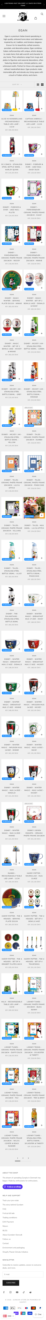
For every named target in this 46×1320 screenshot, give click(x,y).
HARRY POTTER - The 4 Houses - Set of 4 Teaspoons (34, 961)
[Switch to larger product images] (38, 84)
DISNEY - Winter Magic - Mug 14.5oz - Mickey (34, 790)
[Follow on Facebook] (4, 1292)
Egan (12, 115)
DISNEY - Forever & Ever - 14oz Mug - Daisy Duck (34, 167)
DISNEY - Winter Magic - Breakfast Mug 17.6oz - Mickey (34, 662)
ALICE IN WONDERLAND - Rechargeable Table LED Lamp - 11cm (11, 123)
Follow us (7, 1239)
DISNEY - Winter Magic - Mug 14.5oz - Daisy (34, 747)
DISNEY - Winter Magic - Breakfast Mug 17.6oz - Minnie (12, 704)
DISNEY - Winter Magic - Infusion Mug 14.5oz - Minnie (12, 747)
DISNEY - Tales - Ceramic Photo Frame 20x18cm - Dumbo (34, 437)
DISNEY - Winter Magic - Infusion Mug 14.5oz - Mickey (34, 704)
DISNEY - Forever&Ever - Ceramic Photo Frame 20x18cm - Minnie (34, 257)
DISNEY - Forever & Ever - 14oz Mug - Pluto (12, 210)
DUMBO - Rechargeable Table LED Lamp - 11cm (12, 876)
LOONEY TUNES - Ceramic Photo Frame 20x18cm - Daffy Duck (11, 1050)
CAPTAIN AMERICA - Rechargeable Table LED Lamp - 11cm (34, 121)
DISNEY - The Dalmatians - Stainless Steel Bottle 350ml (11, 618)
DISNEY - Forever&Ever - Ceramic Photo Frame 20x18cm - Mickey (11, 257)
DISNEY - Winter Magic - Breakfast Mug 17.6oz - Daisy (34, 616)
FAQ (4, 1209)
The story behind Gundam (13, 1205)
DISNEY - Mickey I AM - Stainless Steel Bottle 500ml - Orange (34, 393)
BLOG (5, 1230)
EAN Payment (8, 1222)
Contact (6, 1243)
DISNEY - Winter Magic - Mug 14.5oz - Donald (12, 790)
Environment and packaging (14, 1247)
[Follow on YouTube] (17, 1292)
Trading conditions (10, 1217)
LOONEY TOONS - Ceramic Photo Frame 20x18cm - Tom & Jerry (34, 1095)
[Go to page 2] (28, 1158)
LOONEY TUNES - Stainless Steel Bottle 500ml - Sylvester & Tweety (34, 1139)
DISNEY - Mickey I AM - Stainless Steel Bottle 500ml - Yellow (12, 438)
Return (5, 1226)
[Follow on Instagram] (10, 1292)
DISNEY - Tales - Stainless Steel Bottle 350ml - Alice (12, 571)
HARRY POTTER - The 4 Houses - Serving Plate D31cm (12, 918)
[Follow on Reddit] (30, 1292)
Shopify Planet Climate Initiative (15, 1252)
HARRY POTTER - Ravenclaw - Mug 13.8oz (34, 876)
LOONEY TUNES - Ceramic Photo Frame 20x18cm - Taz (11, 1095)
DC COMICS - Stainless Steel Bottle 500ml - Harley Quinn (11, 167)
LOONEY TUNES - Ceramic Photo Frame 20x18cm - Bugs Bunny (34, 1006)
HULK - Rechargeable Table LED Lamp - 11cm (11, 1004)
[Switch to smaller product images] (42, 84)
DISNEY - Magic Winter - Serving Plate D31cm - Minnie (12, 300)
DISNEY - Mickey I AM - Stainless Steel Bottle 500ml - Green (34, 346)
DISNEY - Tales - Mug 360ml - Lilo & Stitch (34, 526)
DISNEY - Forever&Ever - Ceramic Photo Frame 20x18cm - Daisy (34, 211)
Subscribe (10, 1283)
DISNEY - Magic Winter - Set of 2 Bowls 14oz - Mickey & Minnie (12, 347)
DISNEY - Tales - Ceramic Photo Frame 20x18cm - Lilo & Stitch (11, 484)
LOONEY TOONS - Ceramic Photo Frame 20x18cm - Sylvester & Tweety (34, 1051)
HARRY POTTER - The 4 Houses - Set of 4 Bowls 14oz (34, 918)
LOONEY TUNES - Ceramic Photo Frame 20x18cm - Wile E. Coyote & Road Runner (11, 1140)
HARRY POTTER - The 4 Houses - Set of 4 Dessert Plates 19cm (12, 961)
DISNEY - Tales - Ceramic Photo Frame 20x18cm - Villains (11, 528)
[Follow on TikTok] (23, 1292)
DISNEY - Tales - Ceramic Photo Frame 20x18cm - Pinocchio (34, 482)
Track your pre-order (11, 1200)
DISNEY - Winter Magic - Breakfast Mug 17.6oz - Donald (12, 662)
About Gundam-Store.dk (12, 1235)
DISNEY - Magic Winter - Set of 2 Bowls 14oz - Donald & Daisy (34, 302)
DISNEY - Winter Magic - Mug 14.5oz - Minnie (12, 833)
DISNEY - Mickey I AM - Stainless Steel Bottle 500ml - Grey (12, 391)
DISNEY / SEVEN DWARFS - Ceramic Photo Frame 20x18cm (34, 833)
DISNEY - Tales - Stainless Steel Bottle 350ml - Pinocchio (34, 572)
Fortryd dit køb (8, 1213)
